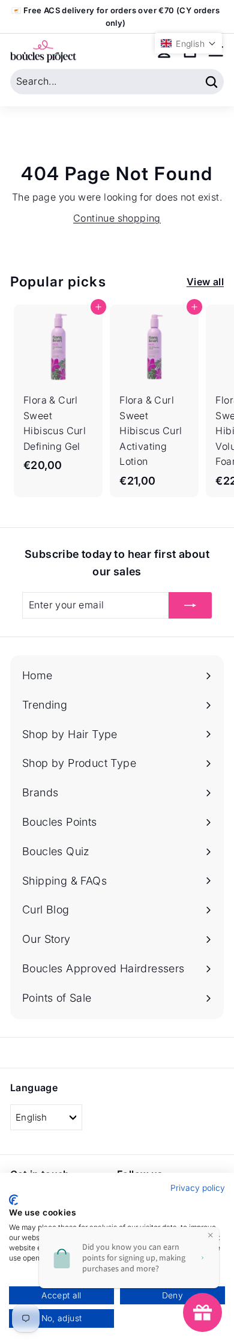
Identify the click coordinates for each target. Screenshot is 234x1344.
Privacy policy (197, 1188)
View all (205, 282)
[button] (188, 43)
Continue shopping (117, 218)
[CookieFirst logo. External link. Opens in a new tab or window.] (13, 1199)
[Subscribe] (190, 605)
